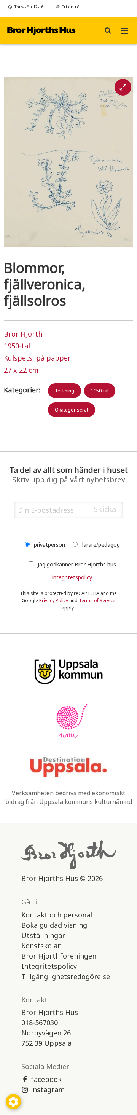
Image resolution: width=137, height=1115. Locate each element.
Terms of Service (97, 600)
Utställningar (43, 935)
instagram (48, 1089)
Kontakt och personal (56, 914)
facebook (46, 1079)
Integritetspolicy (49, 966)
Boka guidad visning (54, 925)
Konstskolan (41, 945)
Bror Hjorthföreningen (58, 955)
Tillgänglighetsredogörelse (65, 976)
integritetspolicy (72, 577)
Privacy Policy (53, 600)
